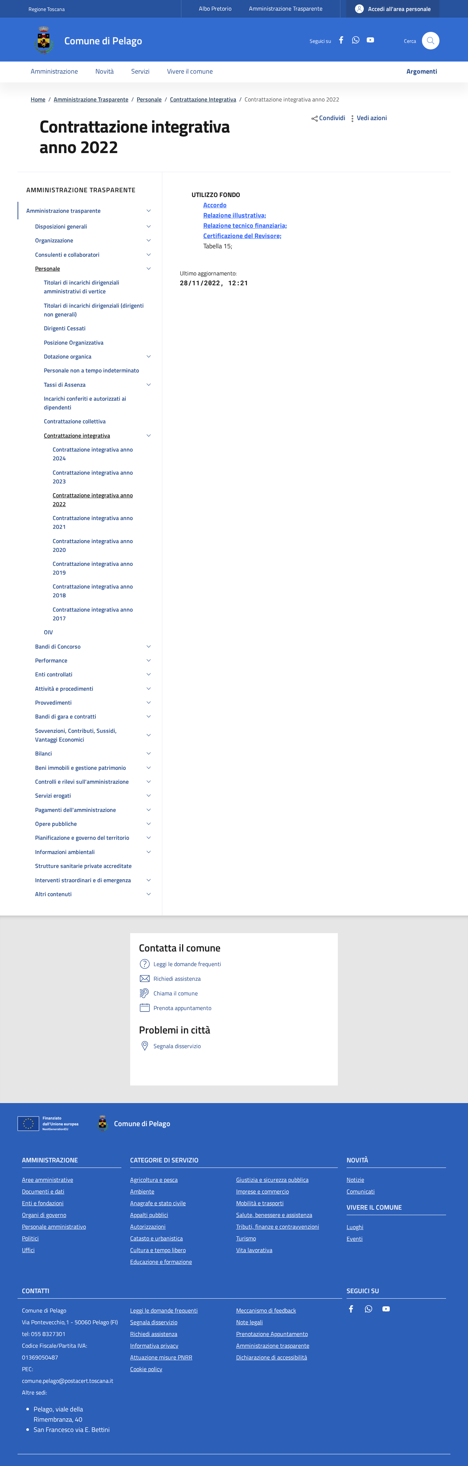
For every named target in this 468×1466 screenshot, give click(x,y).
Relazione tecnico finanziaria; (245, 225)
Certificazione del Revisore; (242, 236)
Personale (149, 99)
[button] (392, 9)
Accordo (215, 205)
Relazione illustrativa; (234, 215)
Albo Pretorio (215, 8)
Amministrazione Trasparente (285, 8)
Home (38, 99)
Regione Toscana (47, 9)
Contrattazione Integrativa (203, 99)
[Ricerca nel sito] (430, 40)
